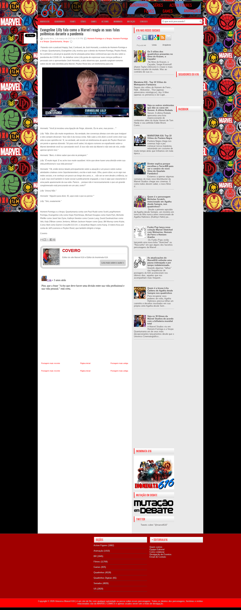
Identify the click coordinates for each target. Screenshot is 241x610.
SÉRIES (83, 21)
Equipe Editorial (157, 549)
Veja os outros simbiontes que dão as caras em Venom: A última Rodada (160, 107)
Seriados (98, 583)
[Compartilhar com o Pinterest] (54, 239)
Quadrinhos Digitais (103, 578)
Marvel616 (45, 21)
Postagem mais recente (50, 363)
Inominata (118, 21)
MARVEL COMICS (106, 603)
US (95, 589)
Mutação (131, 21)
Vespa (66, 41)
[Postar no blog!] (44, 239)
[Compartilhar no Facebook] (51, 239)
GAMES (94, 21)
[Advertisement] (154, 396)
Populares (141, 45)
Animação (98, 551)
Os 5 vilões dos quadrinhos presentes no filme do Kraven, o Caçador (160, 55)
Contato (144, 21)
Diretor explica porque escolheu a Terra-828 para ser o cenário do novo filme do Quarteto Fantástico (160, 169)
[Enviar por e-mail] (41, 239)
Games (97, 567)
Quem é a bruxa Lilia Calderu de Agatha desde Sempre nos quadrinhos (160, 290)
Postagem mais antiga (119, 363)
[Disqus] (84, 315)
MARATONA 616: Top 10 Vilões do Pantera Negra (159, 136)
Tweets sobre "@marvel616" (154, 525)
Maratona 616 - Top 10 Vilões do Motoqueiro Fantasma (150, 83)
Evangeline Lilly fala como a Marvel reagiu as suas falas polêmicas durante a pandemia (80, 31)
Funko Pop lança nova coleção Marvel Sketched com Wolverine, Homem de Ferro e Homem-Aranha (160, 232)
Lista (154, 45)
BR (95, 556)
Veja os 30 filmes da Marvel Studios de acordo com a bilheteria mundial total (160, 320)
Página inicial (85, 363)
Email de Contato (158, 557)
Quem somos (156, 547)
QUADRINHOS (59, 21)
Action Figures (100, 545)
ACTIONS (105, 21)
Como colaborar (157, 552)
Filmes (97, 561)
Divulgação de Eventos (160, 554)
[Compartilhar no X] (48, 239)
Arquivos (166, 45)
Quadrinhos (99, 572)
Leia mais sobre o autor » (112, 263)
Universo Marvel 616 (65, 601)
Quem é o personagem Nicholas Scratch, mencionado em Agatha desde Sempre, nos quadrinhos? (159, 202)
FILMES (73, 21)
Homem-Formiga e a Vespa (99, 38)
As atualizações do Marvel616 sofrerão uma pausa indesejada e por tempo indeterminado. (159, 261)
